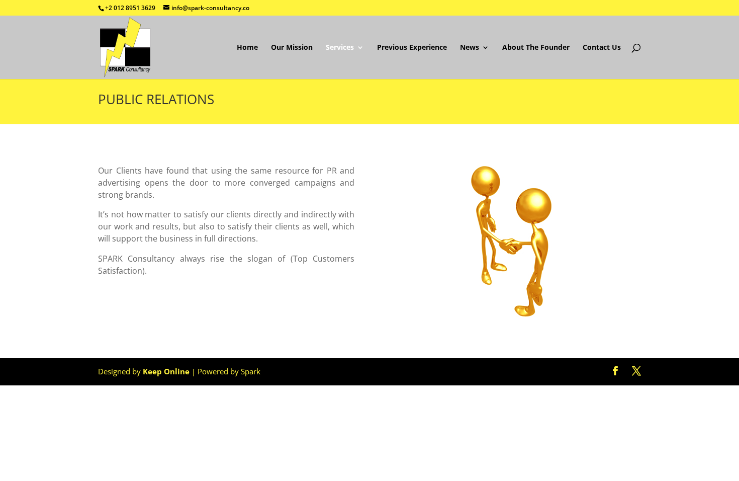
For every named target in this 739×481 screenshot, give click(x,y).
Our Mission (292, 48)
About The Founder (536, 48)
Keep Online (166, 371)
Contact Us (602, 48)
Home (247, 48)
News (469, 48)
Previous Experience (412, 48)
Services (340, 48)
